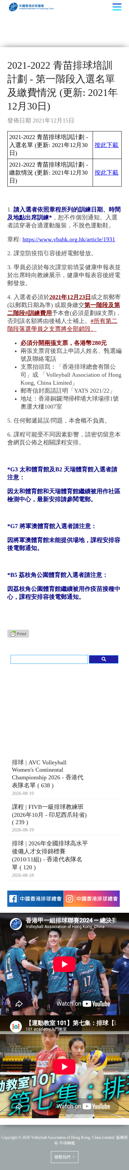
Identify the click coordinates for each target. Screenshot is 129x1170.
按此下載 (106, 145)
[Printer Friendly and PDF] (18, 635)
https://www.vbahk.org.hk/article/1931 (68, 239)
